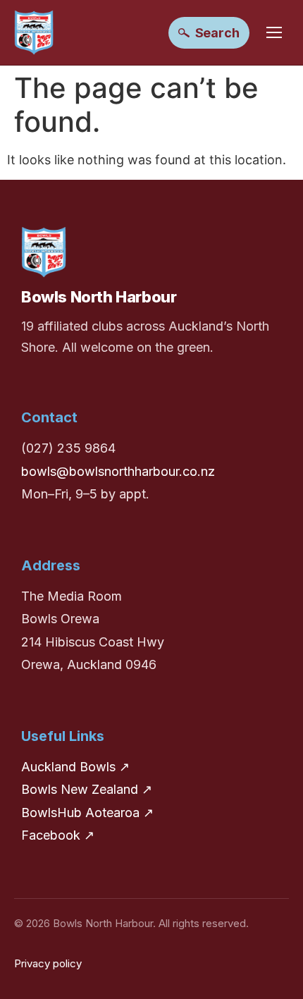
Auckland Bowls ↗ (75, 766)
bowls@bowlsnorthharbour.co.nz (118, 471)
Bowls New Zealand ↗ (86, 789)
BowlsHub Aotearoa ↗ (87, 812)
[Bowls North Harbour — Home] (34, 32)
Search (217, 32)
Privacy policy (48, 963)
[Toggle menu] (274, 32)
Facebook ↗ (57, 835)
